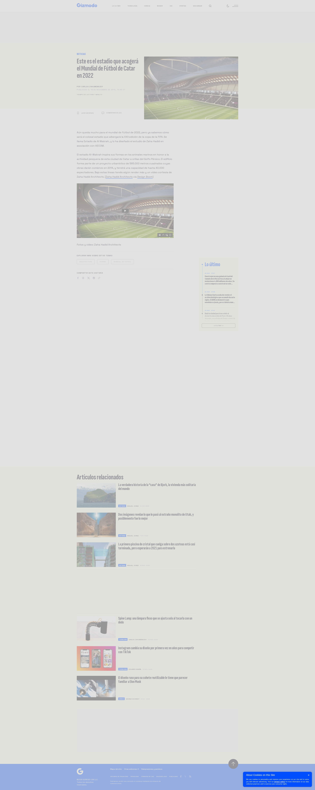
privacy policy (279, 782)
